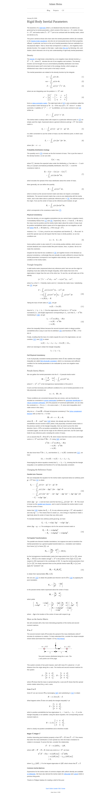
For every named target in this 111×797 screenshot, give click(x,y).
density (32, 59)
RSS (60, 788)
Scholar (63, 788)
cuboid (76, 774)
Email (47, 788)
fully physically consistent (48, 361)
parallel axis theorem (44, 504)
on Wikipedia (31, 774)
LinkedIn (56, 788)
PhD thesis (60, 638)
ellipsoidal (67, 774)
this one (65, 48)
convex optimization (50, 400)
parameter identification (73, 400)
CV (63, 10)
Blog (48, 10)
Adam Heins (55, 4)
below (32, 228)
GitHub (51, 788)
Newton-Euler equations (39, 41)
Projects (56, 10)
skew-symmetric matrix (39, 103)
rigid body (42, 28)
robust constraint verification (36, 403)
